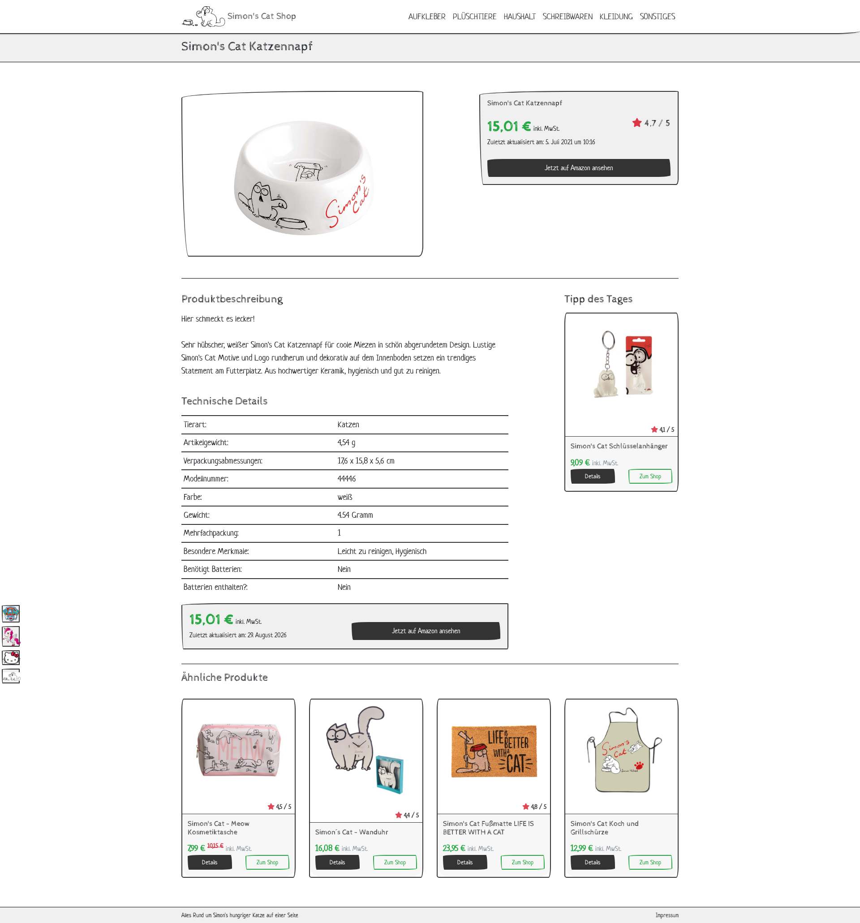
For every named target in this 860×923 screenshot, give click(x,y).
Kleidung (616, 16)
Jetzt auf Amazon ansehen (579, 167)
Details (592, 476)
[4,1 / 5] (621, 363)
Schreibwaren (568, 16)
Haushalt (520, 16)
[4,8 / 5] (493, 749)
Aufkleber (427, 16)
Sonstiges (657, 16)
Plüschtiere (475, 16)
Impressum (667, 915)
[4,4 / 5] (366, 749)
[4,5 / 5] (238, 749)
